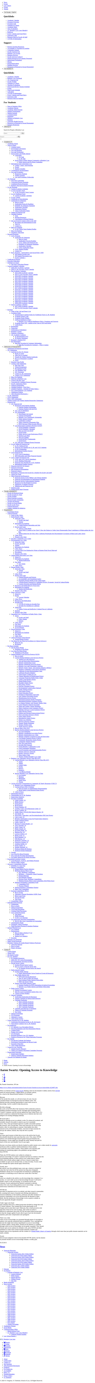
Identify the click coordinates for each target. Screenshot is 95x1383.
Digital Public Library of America (41, 1231)
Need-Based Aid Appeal (26, 414)
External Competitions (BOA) (20, 891)
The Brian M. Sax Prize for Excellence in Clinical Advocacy (29, 641)
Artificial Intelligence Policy (23, 320)
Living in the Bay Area (18, 380)
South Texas (22, 780)
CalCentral (10, 92)
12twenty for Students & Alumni (17, 1057)
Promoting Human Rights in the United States (32, 580)
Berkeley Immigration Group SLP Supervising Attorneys (31, 819)
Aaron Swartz (19, 1091)
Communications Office (11, 1329)
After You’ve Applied (21, 355)
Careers (6, 949)
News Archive (8, 1284)
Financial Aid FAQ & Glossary (20, 466)
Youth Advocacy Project (26, 726)
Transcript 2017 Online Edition (20, 1265)
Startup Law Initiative (25, 720)
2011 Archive (11, 1311)
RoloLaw (10, 32)
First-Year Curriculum (17, 180)
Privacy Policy (8, 1376)
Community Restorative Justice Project (30, 740)
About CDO (11, 953)
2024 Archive (11, 1289)
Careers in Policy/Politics (22, 993)
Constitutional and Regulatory (20, 170)
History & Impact (16, 948)
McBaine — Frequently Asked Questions (31, 874)
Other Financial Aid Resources (20, 476)
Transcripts (14, 328)
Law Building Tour (20, 370)
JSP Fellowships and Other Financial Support (28, 456)
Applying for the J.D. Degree (19, 352)
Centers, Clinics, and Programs (24, 165)
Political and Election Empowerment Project (31, 713)
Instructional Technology (14, 60)
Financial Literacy (16, 471)
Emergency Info (12, 35)
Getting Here (7, 1360)
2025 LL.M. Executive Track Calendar (26, 274)
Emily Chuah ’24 (20, 827)
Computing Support (13, 50)
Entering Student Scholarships (27, 407)
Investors (13, 938)
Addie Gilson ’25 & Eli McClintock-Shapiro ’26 (29, 812)
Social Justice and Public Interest (20, 153)
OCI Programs (15, 1015)
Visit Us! (17, 224)
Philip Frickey (15, 1275)
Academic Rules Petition (22, 318)
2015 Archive (11, 1304)
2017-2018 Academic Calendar (24, 288)
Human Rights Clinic (17, 567)
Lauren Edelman (16, 1274)
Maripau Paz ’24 (20, 832)
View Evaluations (12, 29)
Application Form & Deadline (27, 241)
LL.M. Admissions (12, 395)
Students (17, 611)
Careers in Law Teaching (14, 1047)
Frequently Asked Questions (19, 924)
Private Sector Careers (17, 963)
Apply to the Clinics (17, 515)
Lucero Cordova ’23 (21, 834)
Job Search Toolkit (12, 955)
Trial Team (18, 899)
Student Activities (20, 169)
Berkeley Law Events (13, 53)
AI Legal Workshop (24, 731)
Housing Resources (20, 217)
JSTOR (57, 1091)
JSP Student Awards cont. (22, 254)
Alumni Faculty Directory (18, 1049)
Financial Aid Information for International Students (30, 479)
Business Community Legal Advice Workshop (32, 669)
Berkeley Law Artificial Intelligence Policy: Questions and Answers (38, 321)
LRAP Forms (22, 432)
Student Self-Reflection (25, 589)
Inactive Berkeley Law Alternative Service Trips (29, 773)
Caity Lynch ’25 (19, 817)
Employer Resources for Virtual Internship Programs (26, 1037)
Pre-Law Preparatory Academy (24, 358)
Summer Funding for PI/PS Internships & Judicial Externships (37, 985)
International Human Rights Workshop (30, 699)
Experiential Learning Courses (16, 859)
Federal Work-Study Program (19, 489)
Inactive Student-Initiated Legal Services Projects (29, 730)
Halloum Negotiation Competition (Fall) (26, 882)
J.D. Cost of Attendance (22, 410)
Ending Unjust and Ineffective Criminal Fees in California (35, 609)
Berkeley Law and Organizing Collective (31, 666)
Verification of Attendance (18, 330)
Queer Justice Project (25, 716)
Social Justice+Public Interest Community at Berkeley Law (32, 160)
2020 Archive (11, 1296)
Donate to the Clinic (21, 537)
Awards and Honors (13, 501)
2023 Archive (11, 1291)
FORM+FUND (19, 934)
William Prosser (15, 1279)
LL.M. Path (22, 159)
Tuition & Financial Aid (18, 212)
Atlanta (21, 763)
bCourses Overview (13, 22)
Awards (13, 852)
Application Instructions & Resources (26, 997)
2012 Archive (11, 1309)
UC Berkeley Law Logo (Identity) (17, 30)
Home (5, 1060)
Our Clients (22, 564)
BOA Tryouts (19, 892)
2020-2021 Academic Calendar (24, 283)
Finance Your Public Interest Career (25, 983)
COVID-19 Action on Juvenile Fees (29, 604)
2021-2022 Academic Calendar (24, 281)
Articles (6, 1062)
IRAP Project (19, 805)
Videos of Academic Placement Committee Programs (26, 1050)
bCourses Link (11, 24)
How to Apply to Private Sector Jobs (25, 966)
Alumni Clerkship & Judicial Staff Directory (28, 998)
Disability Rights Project (26, 683)
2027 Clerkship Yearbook (26, 1007)
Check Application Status (22, 211)
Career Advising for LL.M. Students (18, 1020)
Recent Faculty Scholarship (15, 500)
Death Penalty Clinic (17, 517)
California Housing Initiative (27, 673)
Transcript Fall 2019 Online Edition (21, 1259)
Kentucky (21, 770)
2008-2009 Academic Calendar (24, 303)
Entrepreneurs (15, 931)
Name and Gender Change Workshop (30, 706)
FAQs (16, 360)
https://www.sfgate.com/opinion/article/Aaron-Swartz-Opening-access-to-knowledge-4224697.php (29, 1087)
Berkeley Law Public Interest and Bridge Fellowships (34, 987)
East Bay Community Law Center (21, 538)
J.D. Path (21, 157)
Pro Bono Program (12, 646)
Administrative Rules (17, 923)
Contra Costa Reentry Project (27, 679)
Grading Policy (15, 1030)
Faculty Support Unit (13, 52)
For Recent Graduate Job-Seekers (21, 1040)
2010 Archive (11, 1312)
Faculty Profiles (12, 81)
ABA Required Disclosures (12, 1366)
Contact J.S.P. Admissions (22, 375)
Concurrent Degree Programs (19, 182)
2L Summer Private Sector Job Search (30, 968)
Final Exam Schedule (13, 90)
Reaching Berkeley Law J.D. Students (22, 1035)
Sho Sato (13, 1281)
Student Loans (15, 488)
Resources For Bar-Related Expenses (26, 483)
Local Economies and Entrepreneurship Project (32, 750)
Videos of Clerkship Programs (23, 1010)
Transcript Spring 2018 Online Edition (22, 1264)
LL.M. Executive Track (18, 190)
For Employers (11, 1025)
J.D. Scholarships (20, 412)
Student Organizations (13, 111)
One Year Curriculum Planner (19, 264)
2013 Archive (11, 1307)
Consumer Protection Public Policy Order (31, 678)
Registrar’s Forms (16, 331)
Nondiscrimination (9, 1374)
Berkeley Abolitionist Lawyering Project (30, 733)
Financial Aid (11, 402)
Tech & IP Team (19, 897)
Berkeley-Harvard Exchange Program (22, 185)
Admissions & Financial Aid (12, 346)
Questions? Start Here (17, 232)
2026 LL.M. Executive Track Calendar (22, 269)
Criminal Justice (16, 147)
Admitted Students (16, 214)
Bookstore (10, 116)
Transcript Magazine (10, 1250)
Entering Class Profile (17, 362)
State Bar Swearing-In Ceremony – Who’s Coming (33, 345)
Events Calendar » (20, 257)
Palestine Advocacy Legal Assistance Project (32, 710)
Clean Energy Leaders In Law (27, 674)
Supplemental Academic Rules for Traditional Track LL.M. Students (35, 315)
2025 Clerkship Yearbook (26, 1003)
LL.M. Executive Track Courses (24, 192)
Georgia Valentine (24, 597)
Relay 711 (7, 1372)
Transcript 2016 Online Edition (20, 1267)
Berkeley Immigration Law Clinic (28, 735)
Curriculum (18, 155)
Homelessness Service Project (27, 698)
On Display (7, 1270)
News (5, 2)
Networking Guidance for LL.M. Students (23, 1023)
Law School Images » (10, 1336)
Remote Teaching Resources (15, 47)
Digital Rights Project (25, 681)
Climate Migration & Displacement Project (31, 676)
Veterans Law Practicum (14, 939)
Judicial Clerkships (16, 995)
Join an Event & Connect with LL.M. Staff (23, 221)
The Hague (18, 914)
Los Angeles (22, 775)
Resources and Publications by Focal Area (27, 585)
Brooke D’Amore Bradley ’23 (24, 824)
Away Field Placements (18, 912)
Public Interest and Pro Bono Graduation (30, 162)
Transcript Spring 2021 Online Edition (22, 1254)
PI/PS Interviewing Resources (27, 976)
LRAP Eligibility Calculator (27, 429)
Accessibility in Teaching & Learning (18, 48)
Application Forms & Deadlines (24, 204)
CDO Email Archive (17, 1018)
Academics (7, 142)
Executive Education (13, 261)
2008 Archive (11, 1316)
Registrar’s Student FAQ (18, 340)
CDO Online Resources (18, 1045)
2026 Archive (11, 1286)
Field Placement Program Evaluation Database (24, 926)
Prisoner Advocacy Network (27, 751)
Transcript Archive (12, 1252)
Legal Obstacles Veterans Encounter (29, 704)
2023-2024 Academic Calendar (24, 278)
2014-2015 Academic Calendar (24, 293)
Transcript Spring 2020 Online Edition (22, 1257)
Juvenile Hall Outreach (25, 745)
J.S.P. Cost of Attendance (22, 454)
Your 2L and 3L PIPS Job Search (28, 978)
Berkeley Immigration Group (27, 663)
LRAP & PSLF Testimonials (27, 439)
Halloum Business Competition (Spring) (26, 887)
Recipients (18, 644)
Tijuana (21, 782)
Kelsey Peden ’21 (20, 845)
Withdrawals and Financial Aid (24, 486)
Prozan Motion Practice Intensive (24, 869)
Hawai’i (21, 768)
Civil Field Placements (17, 909)
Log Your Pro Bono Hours (19, 651)
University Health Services (15, 121)
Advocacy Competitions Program (17, 864)
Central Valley (23, 765)
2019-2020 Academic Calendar (24, 284)
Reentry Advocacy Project (26, 753)
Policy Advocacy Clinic (18, 592)
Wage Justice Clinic (24, 755)
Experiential (7, 510)
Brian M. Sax (19, 642)
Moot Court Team (20, 896)
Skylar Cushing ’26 (20, 810)
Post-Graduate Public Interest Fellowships (31, 980)
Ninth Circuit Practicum (14, 941)
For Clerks (18, 1012)
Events (6, 4)
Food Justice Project (24, 691)
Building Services (12, 65)
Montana (21, 777)
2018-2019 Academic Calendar (24, 286)
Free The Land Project (25, 743)
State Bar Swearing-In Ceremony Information (28, 343)
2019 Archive (11, 1297)
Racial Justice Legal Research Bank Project (31, 790)
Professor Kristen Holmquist (23, 850)
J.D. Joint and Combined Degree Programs (27, 442)
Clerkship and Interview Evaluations (25, 1008)
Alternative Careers (16, 1017)
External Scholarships (25, 415)
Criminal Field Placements (19, 911)
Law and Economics (17, 172)
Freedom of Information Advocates (29, 694)
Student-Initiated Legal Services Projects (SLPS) (25, 654)
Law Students (15, 929)
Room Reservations (13, 63)
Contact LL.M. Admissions (23, 373)
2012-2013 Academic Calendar (24, 296)
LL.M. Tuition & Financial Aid (20, 444)
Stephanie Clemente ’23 (22, 840)
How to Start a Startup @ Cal (23, 933)
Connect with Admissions (18, 363)
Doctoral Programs (12, 234)
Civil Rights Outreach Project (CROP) (30, 738)
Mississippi (22, 778)
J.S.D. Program (15, 236)
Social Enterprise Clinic (18, 629)
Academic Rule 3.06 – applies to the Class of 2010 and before (33, 323)
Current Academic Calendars (19, 189)
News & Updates (24, 437)
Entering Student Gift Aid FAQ (28, 409)
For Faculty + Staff (9, 12)
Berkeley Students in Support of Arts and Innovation (34, 736)
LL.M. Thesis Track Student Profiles (25, 229)
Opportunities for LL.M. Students (21, 795)
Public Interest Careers (17, 970)
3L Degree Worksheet (21, 338)
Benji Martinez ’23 (20, 837)
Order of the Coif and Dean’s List (21, 311)
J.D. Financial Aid (12, 80)
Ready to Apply (19, 353)
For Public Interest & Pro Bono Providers (23, 857)
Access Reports (19, 627)
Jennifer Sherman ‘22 (21, 847)
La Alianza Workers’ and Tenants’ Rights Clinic (32, 703)
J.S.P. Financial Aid (17, 452)
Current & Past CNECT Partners (24, 787)
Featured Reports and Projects (27, 577)
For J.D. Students (12, 956)
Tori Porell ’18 (19, 813)
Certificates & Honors (13, 259)
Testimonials (14, 904)
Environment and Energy (18, 148)
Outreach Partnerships (17, 385)
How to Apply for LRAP (26, 431)
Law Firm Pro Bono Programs (20, 854)
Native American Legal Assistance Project (31, 708)
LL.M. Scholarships (21, 449)
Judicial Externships (17, 907)
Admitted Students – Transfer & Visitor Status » (25, 389)
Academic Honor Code (21, 316)
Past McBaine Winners (25, 877)
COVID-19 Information (14, 39)
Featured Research (12, 506)
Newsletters (18, 552)
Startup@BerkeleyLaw (14, 928)
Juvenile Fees (19, 602)
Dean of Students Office (14, 106)
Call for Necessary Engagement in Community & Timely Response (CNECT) (34, 783)
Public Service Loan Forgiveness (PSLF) (31, 434)
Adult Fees (18, 607)
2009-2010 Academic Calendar (24, 301)
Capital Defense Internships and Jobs (29, 525)
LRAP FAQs (22, 441)
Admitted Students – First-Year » (20, 387)
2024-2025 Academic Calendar (24, 276)
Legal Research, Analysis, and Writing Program (25, 860)
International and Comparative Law (21, 164)
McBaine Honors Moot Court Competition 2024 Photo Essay (36, 881)
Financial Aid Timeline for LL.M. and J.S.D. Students (30, 447)
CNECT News (19, 792)
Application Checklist (21, 207)
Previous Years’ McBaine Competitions (30, 879)
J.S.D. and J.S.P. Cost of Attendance (25, 459)
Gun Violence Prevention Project (28, 696)
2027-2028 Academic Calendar (24, 306)
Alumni (6, 9)
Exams (9, 88)
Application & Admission (18, 200)
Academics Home (12, 143)
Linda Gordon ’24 (20, 800)
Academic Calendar (13, 20)
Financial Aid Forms (17, 467)
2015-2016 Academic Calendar (24, 291)
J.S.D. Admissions (12, 397)
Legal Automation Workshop (27, 748)
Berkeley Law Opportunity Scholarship (30, 417)
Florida (21, 767)
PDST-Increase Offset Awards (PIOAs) (30, 424)
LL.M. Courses (15, 197)
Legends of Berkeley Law (15, 1272)
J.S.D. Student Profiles (21, 249)
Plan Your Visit (19, 365)
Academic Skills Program (14, 110)
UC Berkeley (8, 1377)
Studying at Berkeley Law (19, 379)
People (17, 595)
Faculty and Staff (24, 520)
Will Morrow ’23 (20, 839)
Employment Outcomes (14, 1052)
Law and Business (16, 150)
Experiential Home (12, 512)
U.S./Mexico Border (25, 772)
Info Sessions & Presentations (19, 469)
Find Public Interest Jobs (22, 975)
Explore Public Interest (21, 971)
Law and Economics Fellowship (24, 177)
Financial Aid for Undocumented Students (27, 481)
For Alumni (10, 1039)
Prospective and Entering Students (25, 405)
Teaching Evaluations (13, 85)
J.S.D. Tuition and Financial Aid (28, 242)
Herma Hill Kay (16, 1277)
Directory (7, 126)
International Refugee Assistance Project (30, 701)
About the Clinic (20, 518)
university (55, 1145)
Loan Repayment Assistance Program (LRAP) (28, 425)
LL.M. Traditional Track (18, 194)
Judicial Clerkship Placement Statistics (22, 1055)
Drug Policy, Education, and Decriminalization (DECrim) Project (34, 815)
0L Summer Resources (17, 958)
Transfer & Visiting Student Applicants (26, 357)
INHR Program (19, 916)
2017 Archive (11, 1301)
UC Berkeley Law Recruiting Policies (22, 1027)
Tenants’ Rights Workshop (26, 723)
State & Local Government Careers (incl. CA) (28, 992)
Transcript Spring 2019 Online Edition (22, 1260)
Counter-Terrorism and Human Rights (30, 584)
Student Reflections (24, 560)
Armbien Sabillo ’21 (21, 844)
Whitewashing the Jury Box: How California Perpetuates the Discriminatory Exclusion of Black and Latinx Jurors (52, 533)
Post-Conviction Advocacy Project (29, 715)
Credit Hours (18, 325)
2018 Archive (11, 1299)
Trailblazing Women (10, 1326)
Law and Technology (17, 152)
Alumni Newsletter (13, 1324)
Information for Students (22, 523)
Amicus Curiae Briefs (25, 528)
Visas (16, 216)
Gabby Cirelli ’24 (20, 822)
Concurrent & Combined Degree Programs (23, 382)
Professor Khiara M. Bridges (23, 849)
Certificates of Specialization (19, 199)
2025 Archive (11, 1287)
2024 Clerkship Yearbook (26, 1002)
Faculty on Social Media (14, 503)
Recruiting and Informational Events (25, 222)
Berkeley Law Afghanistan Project (25, 785)
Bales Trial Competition (22, 889)
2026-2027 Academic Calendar (20, 268)
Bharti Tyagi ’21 (19, 835)
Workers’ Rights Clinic (25, 725)
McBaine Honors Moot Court (23, 871)
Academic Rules (12, 27)
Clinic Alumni (23, 619)
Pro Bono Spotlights (17, 798)
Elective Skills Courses (18, 862)
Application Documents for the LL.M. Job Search (25, 1022)
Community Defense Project (27, 741)
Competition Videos (17, 901)
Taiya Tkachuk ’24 (20, 825)
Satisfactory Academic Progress (24, 484)
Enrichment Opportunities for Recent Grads (24, 1042)
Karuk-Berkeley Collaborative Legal (29, 746)
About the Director (16, 944)
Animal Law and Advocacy (27, 659)
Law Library (7, 5)
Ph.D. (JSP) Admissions (14, 399)
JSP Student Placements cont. (23, 256)
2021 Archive (11, 1294)
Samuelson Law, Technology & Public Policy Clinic (26, 614)
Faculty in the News (13, 505)
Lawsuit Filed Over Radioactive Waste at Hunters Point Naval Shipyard (36, 550)
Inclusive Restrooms (13, 125)
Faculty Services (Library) (15, 57)
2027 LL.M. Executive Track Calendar (26, 308)
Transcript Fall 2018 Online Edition (21, 1262)
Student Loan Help (24, 436)
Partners (21, 621)
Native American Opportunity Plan (29, 422)
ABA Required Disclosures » (19, 394)
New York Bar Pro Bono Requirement (22, 855)
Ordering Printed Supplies (18, 1334)
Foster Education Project (26, 693)
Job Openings (8, 1364)
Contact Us (18, 226)
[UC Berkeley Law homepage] (7, 1339)
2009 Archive (11, 1314)
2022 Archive (11, 1292)
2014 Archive (11, 1306)
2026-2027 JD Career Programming (21, 960)
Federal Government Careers (23, 990)
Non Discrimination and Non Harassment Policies (25, 1028)
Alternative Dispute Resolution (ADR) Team (28, 894)
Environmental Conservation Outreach (30, 688)
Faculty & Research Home (15, 493)
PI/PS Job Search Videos (26, 982)
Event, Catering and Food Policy (17, 34)
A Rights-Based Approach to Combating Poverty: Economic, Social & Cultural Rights (44, 582)
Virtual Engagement (21, 367)
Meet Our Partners (16, 231)
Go (23, 133)
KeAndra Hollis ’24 (21, 830)
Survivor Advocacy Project (26, 721)
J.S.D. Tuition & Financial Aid (20, 457)
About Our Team (16, 474)
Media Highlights (9, 1282)
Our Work (18, 562)
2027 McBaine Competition (27, 872)
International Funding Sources (23, 451)
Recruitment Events (20, 368)
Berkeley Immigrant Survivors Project (30, 664)
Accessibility (7, 1371)
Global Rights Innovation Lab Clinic (22, 555)
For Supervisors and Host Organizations (23, 919)
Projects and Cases (20, 527)
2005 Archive (11, 1321)
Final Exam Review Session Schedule (18, 86)
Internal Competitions (17, 867)
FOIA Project (19, 803)
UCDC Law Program (21, 917)
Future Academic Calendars (19, 304)
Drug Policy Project (24, 684)
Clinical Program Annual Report (20, 637)
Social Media (7, 1327)
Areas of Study (11, 145)
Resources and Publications (23, 600)
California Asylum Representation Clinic (30, 671)
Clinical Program (12, 513)
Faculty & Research (9, 491)
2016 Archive (11, 1302)
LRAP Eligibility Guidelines (27, 427)
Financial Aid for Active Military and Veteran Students (31, 477)
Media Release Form (13, 1331)
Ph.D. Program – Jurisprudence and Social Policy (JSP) (27, 252)
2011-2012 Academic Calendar (24, 298)
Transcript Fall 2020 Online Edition (21, 1255)
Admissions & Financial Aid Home (17, 348)
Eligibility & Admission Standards (25, 205)
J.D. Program (11, 179)
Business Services (12, 55)
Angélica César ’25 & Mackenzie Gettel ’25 (28, 808)
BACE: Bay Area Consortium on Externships (28, 921)
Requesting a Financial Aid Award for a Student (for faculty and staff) (31, 472)
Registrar (10, 120)
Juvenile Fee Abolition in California (29, 606)
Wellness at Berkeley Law (15, 118)
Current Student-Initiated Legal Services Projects (29, 658)
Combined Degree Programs (19, 184)
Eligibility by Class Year (18, 865)
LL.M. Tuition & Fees (21, 446)
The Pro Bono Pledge (17, 647)
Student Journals (12, 113)
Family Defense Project (25, 689)
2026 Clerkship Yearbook (26, 1005)
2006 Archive (11, 1319)
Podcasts (6, 1269)
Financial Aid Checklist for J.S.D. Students (27, 462)
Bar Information (16, 341)
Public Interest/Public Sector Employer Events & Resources (36, 973)
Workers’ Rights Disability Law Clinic (30, 756)
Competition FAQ (24, 884)
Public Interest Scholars (25, 419)
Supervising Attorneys (17, 797)
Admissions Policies (21, 209)
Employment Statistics (17, 1054)
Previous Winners (24, 886)
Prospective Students (21, 174)
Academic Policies (12, 108)
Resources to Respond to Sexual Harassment (20, 67)
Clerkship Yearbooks (21, 1000)
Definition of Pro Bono (21, 649)
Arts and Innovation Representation (29, 661)
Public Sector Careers (17, 988)
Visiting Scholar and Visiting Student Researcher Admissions (25, 400)
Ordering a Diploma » (17, 333)
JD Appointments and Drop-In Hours (22, 961)
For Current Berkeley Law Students (21, 390)
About (17, 616)
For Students (8, 68)
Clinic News (18, 535)
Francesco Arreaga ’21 (21, 842)
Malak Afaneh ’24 (20, 829)
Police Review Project (25, 711)
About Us (18, 557)
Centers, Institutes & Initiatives (16, 508)
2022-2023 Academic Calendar (24, 279)
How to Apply (19, 656)
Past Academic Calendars (18, 271)
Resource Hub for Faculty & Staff (17, 37)
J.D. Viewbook (19, 372)
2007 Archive (11, 1317)
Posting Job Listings (17, 1032)
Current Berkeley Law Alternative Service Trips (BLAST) (32, 760)
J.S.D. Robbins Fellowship (23, 461)
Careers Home (11, 951)
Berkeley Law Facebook (14, 78)
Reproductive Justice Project (27, 718)
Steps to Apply (19, 202)
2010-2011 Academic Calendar (24, 299)
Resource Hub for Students (15, 98)
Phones (9, 62)
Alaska (21, 762)
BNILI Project (19, 802)
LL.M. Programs (12, 187)
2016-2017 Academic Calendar (24, 289)
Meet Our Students (16, 227)
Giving (6, 7)
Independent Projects (17, 793)
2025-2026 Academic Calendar (24, 273)
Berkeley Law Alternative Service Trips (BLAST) (25, 758)
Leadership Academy (25, 420)
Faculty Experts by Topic (14, 495)
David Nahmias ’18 (20, 807)
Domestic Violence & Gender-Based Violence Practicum (24, 943)
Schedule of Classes (13, 25)
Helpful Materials (24, 876)
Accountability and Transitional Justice (30, 579)
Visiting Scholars (20, 175)
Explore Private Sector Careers (24, 965)
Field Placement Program (14, 902)
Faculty (17, 167)
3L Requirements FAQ (21, 336)
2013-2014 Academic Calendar (24, 294)
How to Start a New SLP (22, 728)
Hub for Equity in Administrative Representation (33, 788)
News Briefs (11, 1322)
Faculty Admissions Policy (19, 384)
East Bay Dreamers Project (26, 686)
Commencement (12, 115)
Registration (14, 326)
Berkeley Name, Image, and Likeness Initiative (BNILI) (35, 668)
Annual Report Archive (22, 639)
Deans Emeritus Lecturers (15, 498)
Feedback (6, 1367)
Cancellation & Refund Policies (24, 219)
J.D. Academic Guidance (18, 335)
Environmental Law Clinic (19, 540)
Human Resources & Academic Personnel (19, 58)
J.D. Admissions (12, 350)
